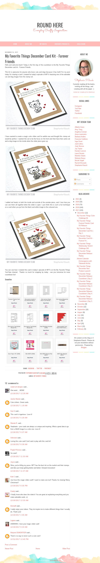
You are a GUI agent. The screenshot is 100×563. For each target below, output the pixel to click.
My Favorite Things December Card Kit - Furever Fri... (85, 238)
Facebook (78, 113)
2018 (77, 207)
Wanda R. (13, 423)
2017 (77, 210)
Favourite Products (62, 44)
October (80, 307)
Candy (12, 491)
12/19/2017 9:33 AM (18, 527)
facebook (31, 368)
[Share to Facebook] (53, 373)
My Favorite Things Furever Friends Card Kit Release (85, 223)
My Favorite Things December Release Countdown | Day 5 (84, 299)
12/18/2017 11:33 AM (19, 456)
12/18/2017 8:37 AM (18, 432)
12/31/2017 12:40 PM (19, 539)
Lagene (13, 520)
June (79, 318)
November (81, 304)
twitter (39, 368)
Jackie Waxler (15, 399)
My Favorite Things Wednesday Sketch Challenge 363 (85, 246)
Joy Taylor (78, 149)
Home (15, 44)
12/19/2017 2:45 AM (18, 515)
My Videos (43, 44)
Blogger (83, 347)
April (79, 323)
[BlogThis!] (48, 373)
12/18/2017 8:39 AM (18, 444)
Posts (78, 180)
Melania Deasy (80, 158)
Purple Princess (16, 450)
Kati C (12, 477)
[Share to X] (51, 373)
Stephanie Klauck (84, 81)
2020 (77, 202)
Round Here (50, 25)
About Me (28, 44)
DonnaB (13, 506)
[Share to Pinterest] (55, 373)
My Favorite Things (40, 376)
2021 (77, 199)
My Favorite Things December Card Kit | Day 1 (85, 230)
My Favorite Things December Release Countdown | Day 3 (84, 283)
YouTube (78, 108)
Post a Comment (11, 545)
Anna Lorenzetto (80, 134)
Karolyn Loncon (80, 151)
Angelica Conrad (80, 132)
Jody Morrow (79, 146)
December (81, 213)
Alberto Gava (79, 127)
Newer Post (9, 549)
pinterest (48, 368)
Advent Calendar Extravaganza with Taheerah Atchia (84, 261)
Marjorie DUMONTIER (18, 533)
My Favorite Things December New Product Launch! (84, 268)
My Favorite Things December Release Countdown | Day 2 (84, 276)
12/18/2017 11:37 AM (19, 471)
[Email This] (46, 373)
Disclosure (81, 44)
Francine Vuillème (81, 139)
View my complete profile (84, 92)
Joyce (12, 462)
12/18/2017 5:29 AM (18, 418)
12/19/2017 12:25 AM (19, 500)
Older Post (66, 549)
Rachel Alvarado (80, 163)
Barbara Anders (80, 137)
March (79, 326)
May (78, 321)
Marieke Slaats (80, 156)
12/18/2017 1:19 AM (18, 405)
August (79, 312)
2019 (77, 204)
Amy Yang (78, 129)
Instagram (78, 106)
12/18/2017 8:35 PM (19, 486)
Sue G (12, 411)
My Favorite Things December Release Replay (84, 253)
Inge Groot (78, 141)
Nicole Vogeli (79, 160)
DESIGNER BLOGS (55, 560)
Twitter (77, 111)
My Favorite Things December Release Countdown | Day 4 (84, 291)
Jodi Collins (79, 144)
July (78, 315)
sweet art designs (16, 387)
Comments (80, 184)
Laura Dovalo (79, 153)
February (80, 329)
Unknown (13, 438)
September (81, 309)
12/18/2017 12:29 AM (19, 393)
